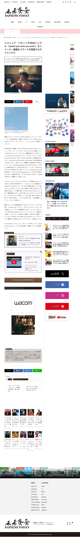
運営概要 (35, 522)
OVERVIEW (34, 489)
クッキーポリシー (49, 522)
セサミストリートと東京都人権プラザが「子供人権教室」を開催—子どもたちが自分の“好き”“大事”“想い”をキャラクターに (61, 227)
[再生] (47, 155)
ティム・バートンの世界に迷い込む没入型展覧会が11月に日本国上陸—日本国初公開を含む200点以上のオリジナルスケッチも (61, 244)
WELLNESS (57, 22)
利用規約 (41, 522)
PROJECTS (15, 2)
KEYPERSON (31, 2)
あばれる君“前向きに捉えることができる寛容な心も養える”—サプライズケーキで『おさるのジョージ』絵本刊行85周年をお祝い (61, 253)
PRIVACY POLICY (35, 510)
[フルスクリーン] (67, 155)
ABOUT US (7, 2)
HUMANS (67, 22)
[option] (8, 472)
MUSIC (33, 22)
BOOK (42, 505)
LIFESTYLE (44, 499)
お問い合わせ (50, 524)
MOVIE (20, 22)
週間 (54, 218)
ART (40, 22)
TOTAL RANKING (35, 502)
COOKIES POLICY (35, 507)
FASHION (47, 22)
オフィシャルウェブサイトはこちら (23, 280)
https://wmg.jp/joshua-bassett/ (31, 270)
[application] (57, 150)
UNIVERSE (40, 26)
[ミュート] (64, 155)
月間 (60, 218)
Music (12, 32)
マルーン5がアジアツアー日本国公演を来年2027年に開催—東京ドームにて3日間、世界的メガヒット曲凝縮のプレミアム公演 (61, 261)
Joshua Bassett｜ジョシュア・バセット (21, 379)
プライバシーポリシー (39, 524)
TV (26, 22)
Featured (10, 379)
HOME (12, 22)
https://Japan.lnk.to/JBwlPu (30, 267)
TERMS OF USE (35, 505)
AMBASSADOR (40, 2)
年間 (66, 218)
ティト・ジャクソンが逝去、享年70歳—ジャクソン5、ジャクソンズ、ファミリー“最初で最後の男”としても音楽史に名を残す (61, 235)
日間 (48, 218)
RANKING (49, 2)
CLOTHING (23, 2)
